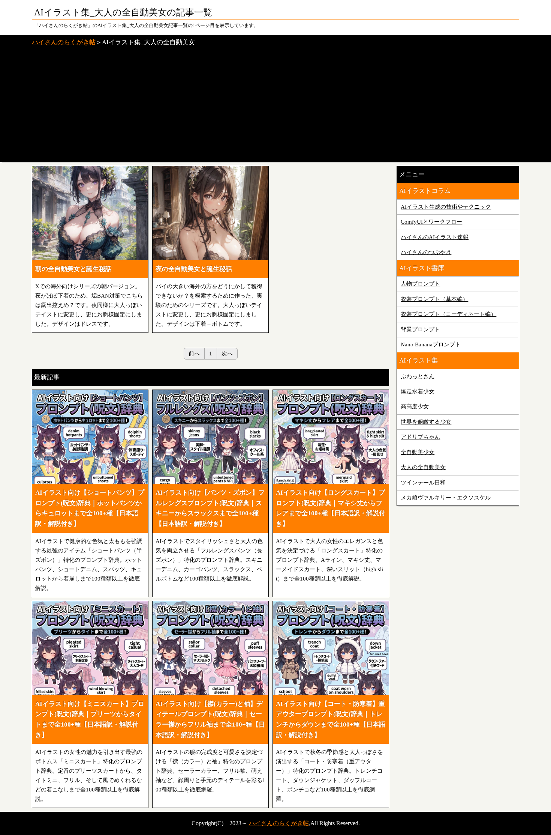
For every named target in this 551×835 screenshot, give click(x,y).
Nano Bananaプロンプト (431, 345)
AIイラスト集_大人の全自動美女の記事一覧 (123, 12)
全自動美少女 (417, 452)
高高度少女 (415, 406)
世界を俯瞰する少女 (426, 422)
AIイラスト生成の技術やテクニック (446, 207)
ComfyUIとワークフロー (431, 222)
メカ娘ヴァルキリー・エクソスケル (446, 498)
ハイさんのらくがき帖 (64, 42)
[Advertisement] (275, 105)
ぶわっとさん (417, 376)
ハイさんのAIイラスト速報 (435, 237)
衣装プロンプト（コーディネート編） (448, 314)
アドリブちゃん (420, 437)
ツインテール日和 (423, 483)
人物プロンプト (420, 284)
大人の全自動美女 (423, 467)
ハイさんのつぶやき (426, 252)
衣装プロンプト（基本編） (434, 299)
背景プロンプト (420, 329)
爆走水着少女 (417, 391)
